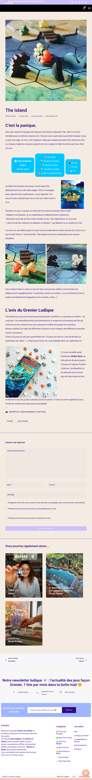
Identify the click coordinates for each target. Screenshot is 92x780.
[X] (76, 2)
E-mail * (52, 485)
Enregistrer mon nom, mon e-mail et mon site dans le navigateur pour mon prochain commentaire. (46, 503)
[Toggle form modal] (72, 2)
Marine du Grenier (10, 116)
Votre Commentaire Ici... (16, 451)
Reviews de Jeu (53, 116)
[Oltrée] (23, 575)
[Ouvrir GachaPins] (85, 773)
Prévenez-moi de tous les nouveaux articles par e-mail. (29, 518)
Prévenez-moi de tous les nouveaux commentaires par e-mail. (32, 509)
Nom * (9, 485)
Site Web (10, 495)
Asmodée (10, 421)
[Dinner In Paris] (23, 623)
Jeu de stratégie (22, 421)
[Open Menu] (89, 8)
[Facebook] (79, 2)
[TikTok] (86, 2)
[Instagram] (82, 2)
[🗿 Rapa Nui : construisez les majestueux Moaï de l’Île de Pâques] (64, 575)
